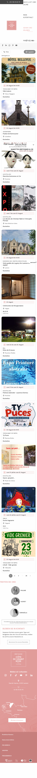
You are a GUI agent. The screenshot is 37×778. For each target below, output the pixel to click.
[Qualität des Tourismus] (16, 760)
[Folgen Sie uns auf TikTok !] (15, 675)
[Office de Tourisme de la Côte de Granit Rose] (11, 24)
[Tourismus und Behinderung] (30, 760)
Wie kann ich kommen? (17, 720)
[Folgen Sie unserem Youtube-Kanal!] (21, 675)
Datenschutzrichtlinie (8, 740)
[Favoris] (27, 40)
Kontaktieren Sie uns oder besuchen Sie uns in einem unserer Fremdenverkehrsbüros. (18, 622)
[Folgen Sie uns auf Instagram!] (5, 675)
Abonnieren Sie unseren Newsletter (18, 642)
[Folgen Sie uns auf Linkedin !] (31, 675)
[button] (29, 40)
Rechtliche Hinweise (7, 734)
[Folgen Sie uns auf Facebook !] (10, 675)
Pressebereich (7, 756)
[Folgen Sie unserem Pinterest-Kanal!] (26, 675)
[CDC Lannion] (9, 760)
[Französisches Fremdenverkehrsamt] (23, 760)
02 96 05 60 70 (18, 689)
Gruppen (5, 750)
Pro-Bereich (6, 745)
